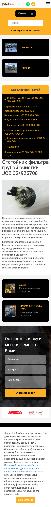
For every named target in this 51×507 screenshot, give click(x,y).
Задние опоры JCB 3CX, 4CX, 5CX (21, 115)
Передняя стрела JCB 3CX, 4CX (20, 106)
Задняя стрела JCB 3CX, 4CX (19, 111)
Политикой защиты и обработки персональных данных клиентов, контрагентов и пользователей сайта (23, 468)
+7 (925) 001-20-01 (21, 30)
